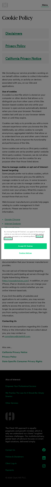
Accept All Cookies (25, 246)
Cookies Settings (25, 253)
